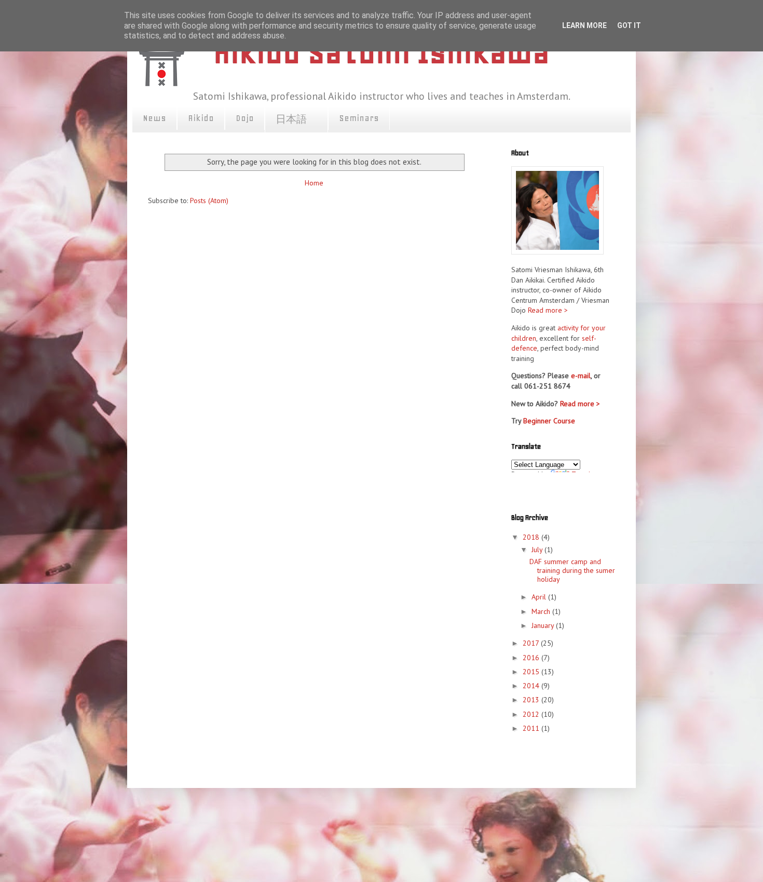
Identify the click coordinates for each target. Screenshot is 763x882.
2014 (532, 685)
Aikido (201, 118)
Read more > (548, 310)
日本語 (296, 119)
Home (314, 183)
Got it (629, 25)
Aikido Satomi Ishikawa (381, 52)
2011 (532, 728)
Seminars (359, 118)
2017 (532, 643)
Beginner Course (549, 420)
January (544, 625)
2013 (532, 699)
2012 (532, 714)
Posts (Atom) (209, 200)
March (542, 611)
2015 (532, 671)
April (540, 597)
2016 (532, 657)
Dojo (245, 118)
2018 (532, 537)
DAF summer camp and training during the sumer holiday (572, 570)
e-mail (581, 375)
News (154, 118)
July (538, 549)
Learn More (584, 25)
